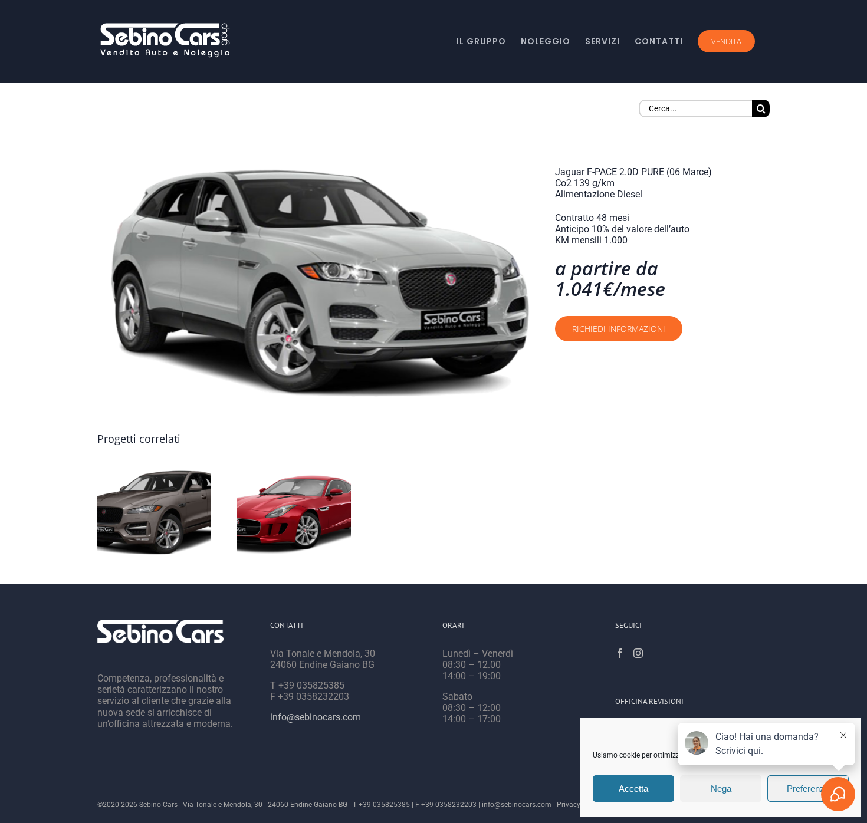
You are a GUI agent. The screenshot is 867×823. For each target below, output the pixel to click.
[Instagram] (638, 653)
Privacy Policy (579, 805)
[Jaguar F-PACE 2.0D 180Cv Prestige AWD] (154, 512)
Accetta (633, 789)
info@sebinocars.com (315, 717)
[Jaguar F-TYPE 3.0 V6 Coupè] (294, 512)
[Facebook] (620, 653)
